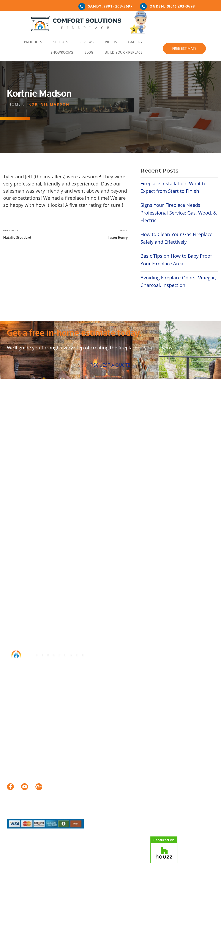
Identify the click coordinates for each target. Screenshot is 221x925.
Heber (163, 441)
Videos (111, 42)
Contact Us (148, 914)
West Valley (85, 441)
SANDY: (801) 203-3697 (110, 6)
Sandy (13, 441)
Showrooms (62, 52)
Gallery (135, 42)
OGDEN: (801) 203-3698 (172, 6)
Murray (130, 435)
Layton (97, 435)
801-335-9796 (34, 723)
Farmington (18, 435)
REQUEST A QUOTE (110, 365)
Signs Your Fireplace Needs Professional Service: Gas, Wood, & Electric (178, 212)
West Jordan (60, 441)
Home (14, 104)
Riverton (167, 435)
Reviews (86, 42)
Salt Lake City (200, 435)
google (38, 786)
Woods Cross (110, 441)
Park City (148, 435)
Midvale (113, 435)
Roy (181, 435)
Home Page (19, 914)
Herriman (41, 435)
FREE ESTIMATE (184, 48)
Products (33, 42)
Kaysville (80, 435)
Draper (191, 429)
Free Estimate (117, 914)
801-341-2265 (34, 694)
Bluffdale (104, 429)
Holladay (60, 435)
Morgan (147, 441)
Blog (88, 52)
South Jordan (33, 441)
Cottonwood (170, 429)
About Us (45, 914)
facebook (10, 786)
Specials (60, 42)
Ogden (131, 441)
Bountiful (124, 429)
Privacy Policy (181, 914)
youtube (24, 786)
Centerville (145, 429)
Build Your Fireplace (123, 52)
